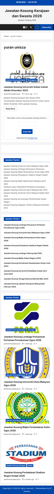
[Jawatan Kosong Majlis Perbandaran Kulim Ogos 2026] (27, 408)
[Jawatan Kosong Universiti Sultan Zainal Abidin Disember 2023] (27, 68)
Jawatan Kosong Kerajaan (16, 80)
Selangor (31, 330)
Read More (11, 109)
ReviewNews (41, 488)
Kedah (30, 375)
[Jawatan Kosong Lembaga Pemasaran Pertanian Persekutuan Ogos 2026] (27, 317)
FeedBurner (33, 138)
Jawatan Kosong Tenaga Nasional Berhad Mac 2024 (26, 279)
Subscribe (46, 27)
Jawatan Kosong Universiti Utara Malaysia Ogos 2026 (27, 233)
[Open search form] (31, 27)
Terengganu (32, 80)
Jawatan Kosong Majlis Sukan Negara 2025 (22, 258)
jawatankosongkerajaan (12, 94)
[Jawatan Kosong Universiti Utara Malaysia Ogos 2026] (27, 362)
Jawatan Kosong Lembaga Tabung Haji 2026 (23, 253)
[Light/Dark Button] (25, 27)
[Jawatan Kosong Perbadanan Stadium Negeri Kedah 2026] (27, 453)
